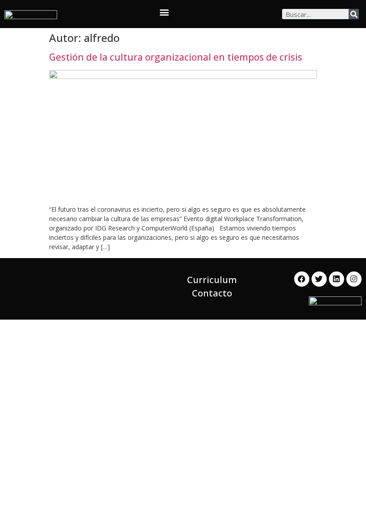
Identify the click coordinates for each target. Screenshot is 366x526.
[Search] (354, 14)
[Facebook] (301, 279)
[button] (164, 11)
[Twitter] (319, 279)
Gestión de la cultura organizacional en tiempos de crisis (175, 57)
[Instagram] (354, 279)
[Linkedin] (336, 279)
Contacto (212, 293)
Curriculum (212, 280)
